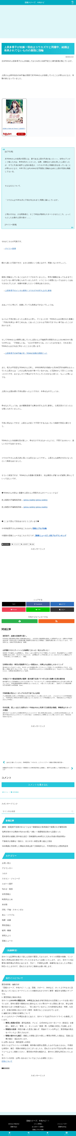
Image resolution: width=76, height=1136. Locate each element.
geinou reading (29, 500)
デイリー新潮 (10, 249)
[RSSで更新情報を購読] (56, 621)
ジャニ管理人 (38, 1124)
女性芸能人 (7, 544)
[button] (62, 609)
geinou (39, 500)
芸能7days (13, 1126)
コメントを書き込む (38, 784)
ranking (44, 500)
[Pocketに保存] (46, 754)
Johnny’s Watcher (13, 1124)
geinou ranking (29, 507)
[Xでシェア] (12, 748)
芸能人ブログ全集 (38, 1129)
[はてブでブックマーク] (29, 754)
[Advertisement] (38, 21)
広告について (7, 1061)
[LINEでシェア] (63, 754)
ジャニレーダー (62, 1124)
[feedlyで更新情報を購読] (20, 621)
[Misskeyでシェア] (63, 748)
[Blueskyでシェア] (46, 748)
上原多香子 (25, 544)
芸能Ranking (62, 1126)
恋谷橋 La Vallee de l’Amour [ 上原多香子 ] (14, 128)
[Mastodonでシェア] (29, 748)
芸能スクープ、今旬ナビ (34, 2)
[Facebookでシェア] (12, 754)
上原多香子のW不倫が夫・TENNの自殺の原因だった (26, 353)
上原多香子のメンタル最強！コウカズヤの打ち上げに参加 (28, 291)
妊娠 (32, 544)
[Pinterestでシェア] (21, 759)
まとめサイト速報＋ (38, 1126)
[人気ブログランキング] (6, 1068)
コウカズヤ (16, 544)
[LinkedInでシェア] (38, 759)
